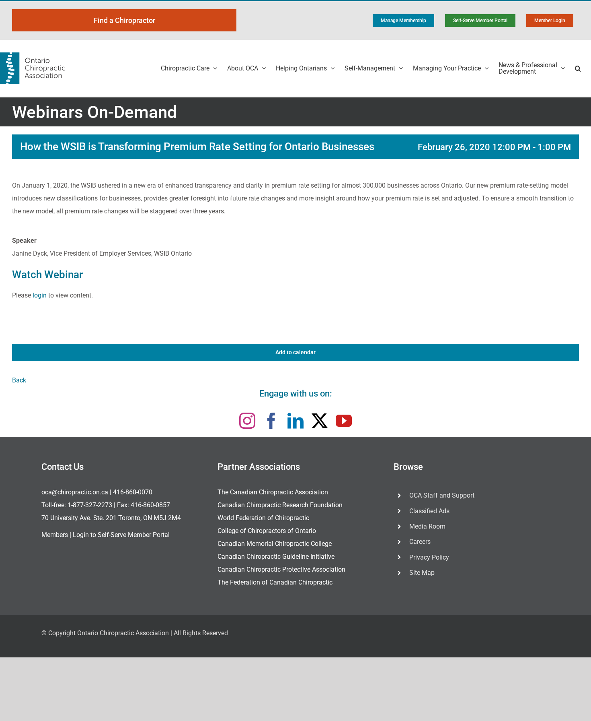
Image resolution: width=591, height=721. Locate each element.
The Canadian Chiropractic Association (273, 492)
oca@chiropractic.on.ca (74, 492)
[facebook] (271, 421)
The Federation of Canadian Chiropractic (275, 582)
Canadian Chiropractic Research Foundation (280, 505)
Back (19, 380)
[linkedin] (295, 421)
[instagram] (247, 421)
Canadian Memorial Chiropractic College (275, 543)
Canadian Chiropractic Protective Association (281, 569)
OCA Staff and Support (441, 495)
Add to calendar (295, 352)
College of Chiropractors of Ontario (267, 531)
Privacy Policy (429, 557)
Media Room (427, 526)
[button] (578, 68)
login (40, 295)
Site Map (422, 572)
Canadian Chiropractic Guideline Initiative (276, 556)
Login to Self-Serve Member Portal (121, 535)
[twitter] (320, 421)
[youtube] (344, 421)
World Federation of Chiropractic (263, 518)
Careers (420, 541)
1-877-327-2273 (90, 505)
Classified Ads (429, 511)
